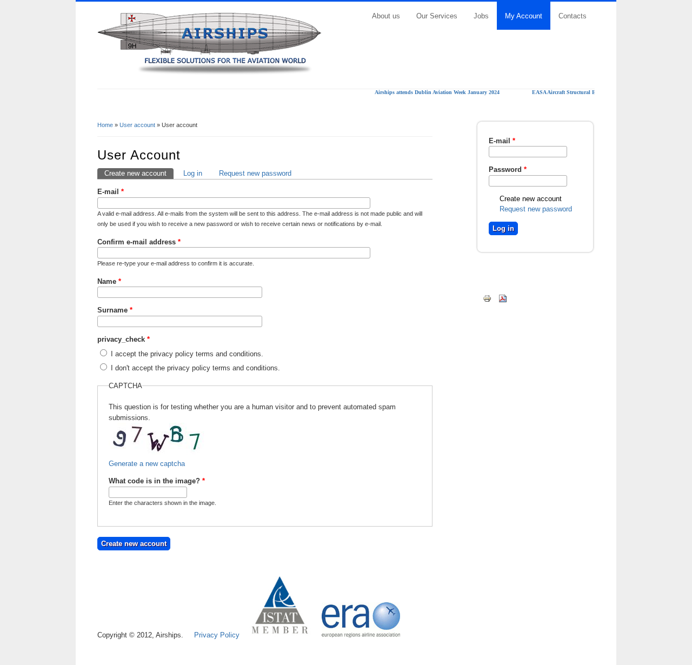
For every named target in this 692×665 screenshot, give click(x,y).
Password (508, 169)
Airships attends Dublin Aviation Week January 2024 (431, 92)
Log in (192, 173)
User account (137, 125)
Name (109, 281)
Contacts (572, 16)
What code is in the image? (157, 481)
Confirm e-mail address (139, 242)
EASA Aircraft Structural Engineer (567, 92)
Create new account (139, 173)
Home (105, 125)
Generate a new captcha (147, 464)
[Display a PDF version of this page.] (502, 298)
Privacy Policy (216, 635)
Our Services (436, 16)
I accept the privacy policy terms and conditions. (187, 354)
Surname (114, 310)
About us (386, 16)
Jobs (481, 16)
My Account (523, 16)
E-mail (110, 192)
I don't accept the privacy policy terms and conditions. (195, 368)
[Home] (209, 72)
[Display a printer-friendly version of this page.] (487, 298)
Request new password (255, 173)
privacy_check (123, 339)
